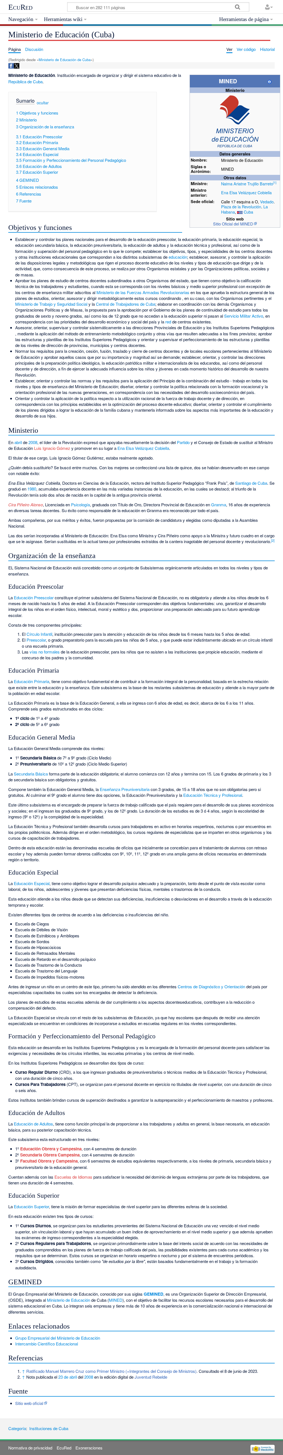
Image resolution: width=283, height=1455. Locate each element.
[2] (272, 540)
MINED (115, 1300)
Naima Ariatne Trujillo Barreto (247, 183)
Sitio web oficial (29, 1403)
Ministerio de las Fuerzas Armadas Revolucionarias (142, 292)
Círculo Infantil (39, 634)
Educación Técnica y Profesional (212, 795)
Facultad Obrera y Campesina (49, 1161)
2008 (32, 442)
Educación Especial (31, 883)
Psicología (80, 504)
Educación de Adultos (33, 1124)
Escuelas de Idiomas (73, 1177)
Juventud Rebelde (151, 1377)
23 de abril (67, 1377)
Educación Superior (31, 1206)
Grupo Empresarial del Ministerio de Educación (57, 1338)
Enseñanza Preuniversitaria (125, 789)
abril (18, 442)
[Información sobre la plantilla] (269, 81)
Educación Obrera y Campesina (51, 1149)
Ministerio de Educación (68, 1300)
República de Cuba (25, 81)
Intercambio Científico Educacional (46, 1344)
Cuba (248, 212)
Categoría (17, 1428)
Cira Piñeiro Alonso (25, 504)
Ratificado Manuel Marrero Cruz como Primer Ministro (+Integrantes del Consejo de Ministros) (111, 1371)
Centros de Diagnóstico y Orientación (211, 986)
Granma (218, 504)
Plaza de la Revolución (241, 206)
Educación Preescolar (34, 597)
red (168, 322)
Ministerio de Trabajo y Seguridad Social (51, 304)
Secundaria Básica (31, 774)
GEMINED (153, 1294)
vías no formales (45, 652)
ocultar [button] (43, 102)
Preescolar (36, 640)
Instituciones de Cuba (48, 1428)
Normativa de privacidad (30, 1448)
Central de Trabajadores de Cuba (125, 304)
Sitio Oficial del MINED (233, 224)
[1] (274, 182)
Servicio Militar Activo (243, 316)
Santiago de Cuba (251, 483)
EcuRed (20, 7)
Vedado (267, 201)
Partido (183, 442)
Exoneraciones (89, 1448)
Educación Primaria (31, 681)
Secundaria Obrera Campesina (50, 1155)
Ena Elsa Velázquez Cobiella (246, 192)
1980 (31, 489)
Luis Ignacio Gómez (52, 448)
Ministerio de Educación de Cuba (65, 59)
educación (178, 257)
